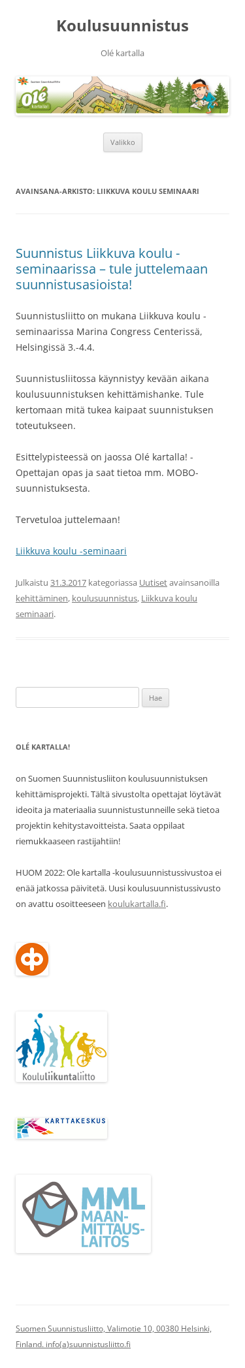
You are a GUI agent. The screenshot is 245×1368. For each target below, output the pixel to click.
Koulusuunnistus (122, 26)
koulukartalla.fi (137, 904)
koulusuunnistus (104, 598)
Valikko (122, 142)
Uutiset (153, 582)
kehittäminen (42, 598)
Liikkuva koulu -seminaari (71, 551)
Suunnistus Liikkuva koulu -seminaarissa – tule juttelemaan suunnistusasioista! (112, 268)
